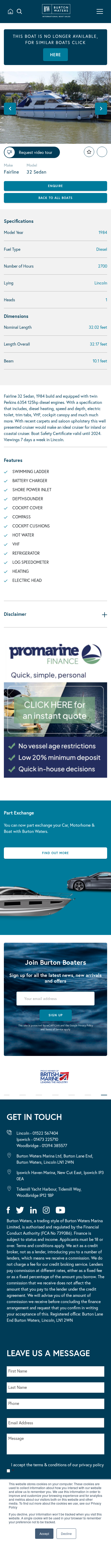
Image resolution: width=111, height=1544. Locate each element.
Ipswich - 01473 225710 (37, 1139)
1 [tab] (6, 1098)
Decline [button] (66, 1533)
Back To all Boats (55, 198)
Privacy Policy (85, 1025)
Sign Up (56, 1015)
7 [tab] (104, 1098)
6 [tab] (88, 1098)
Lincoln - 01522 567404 (37, 1133)
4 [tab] (55, 1098)
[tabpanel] (55, 1079)
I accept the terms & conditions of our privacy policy (57, 1468)
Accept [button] (44, 1533)
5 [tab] (71, 1098)
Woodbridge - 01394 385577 (42, 1145)
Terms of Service (54, 1029)
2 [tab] (22, 1098)
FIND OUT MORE (55, 853)
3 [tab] (39, 1098)
